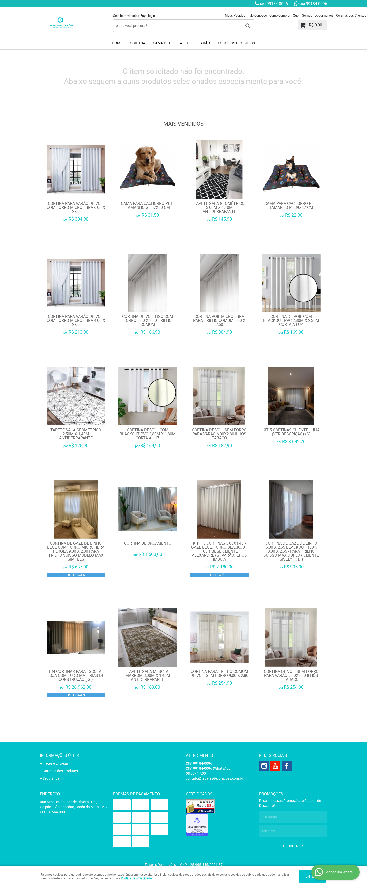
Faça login (147, 15)
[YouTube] (275, 766)
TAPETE (184, 43)
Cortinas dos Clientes (351, 15)
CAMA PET (162, 43)
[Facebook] (287, 766)
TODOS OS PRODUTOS (236, 43)
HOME (117, 43)
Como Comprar (279, 15)
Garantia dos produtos (60, 770)
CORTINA (137, 43)
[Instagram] (264, 766)
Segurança (51, 778)
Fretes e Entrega (55, 763)
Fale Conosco (257, 15)
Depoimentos (324, 15)
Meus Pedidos (235, 15)
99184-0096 (274, 3)
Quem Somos (302, 15)
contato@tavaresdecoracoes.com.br (214, 778)
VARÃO (204, 43)
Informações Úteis (59, 755)
